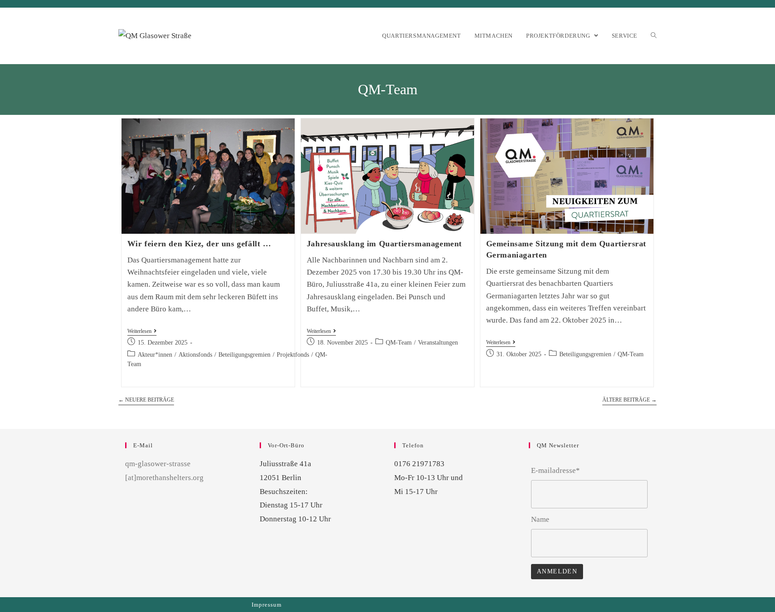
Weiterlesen (139, 331)
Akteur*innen (155, 354)
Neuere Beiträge (146, 400)
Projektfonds (293, 354)
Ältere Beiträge (629, 400)
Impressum (267, 604)
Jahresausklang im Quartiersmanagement (384, 243)
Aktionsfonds (195, 354)
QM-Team (399, 342)
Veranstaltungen (438, 342)
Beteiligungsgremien (244, 354)
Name (540, 519)
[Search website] (653, 36)
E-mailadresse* (555, 470)
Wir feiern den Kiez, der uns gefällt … (199, 243)
